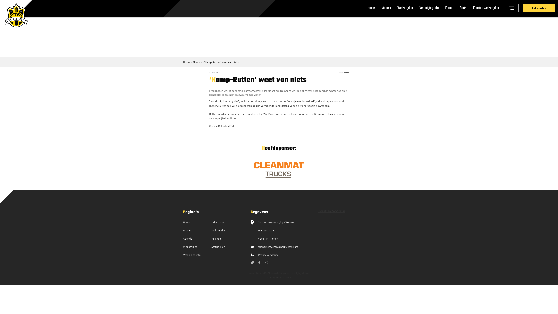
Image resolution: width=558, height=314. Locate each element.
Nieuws (386, 8)
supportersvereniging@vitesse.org (278, 246)
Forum (449, 8)
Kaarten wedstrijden (486, 8)
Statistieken (218, 246)
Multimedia (218, 230)
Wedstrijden (405, 8)
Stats (463, 8)
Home (371, 8)
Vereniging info (429, 8)
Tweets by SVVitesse (331, 211)
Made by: (271, 277)
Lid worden (539, 8)
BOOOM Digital (283, 277)
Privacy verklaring (268, 254)
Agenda (187, 238)
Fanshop (216, 238)
